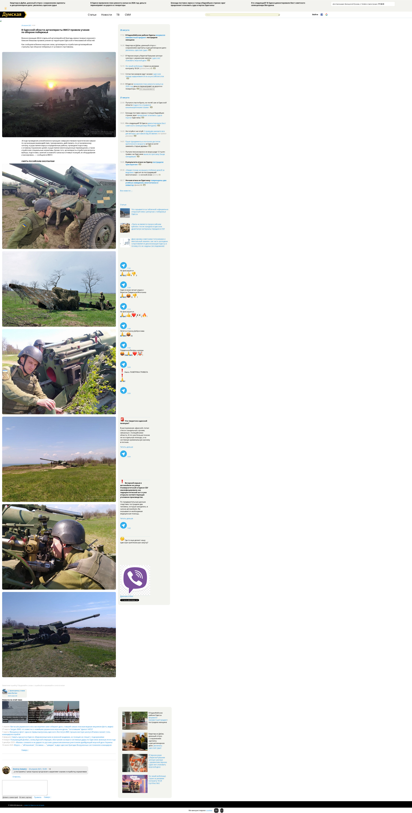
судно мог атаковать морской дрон (143, 59)
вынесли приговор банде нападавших (145, 155)
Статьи (92, 14)
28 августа (124, 30)
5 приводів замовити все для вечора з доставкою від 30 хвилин (145, 132)
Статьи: (123, 204)
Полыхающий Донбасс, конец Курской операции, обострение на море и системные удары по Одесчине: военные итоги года (63, 739)
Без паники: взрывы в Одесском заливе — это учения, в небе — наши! (15, 719)
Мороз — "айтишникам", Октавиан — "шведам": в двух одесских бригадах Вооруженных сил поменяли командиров (62, 745)
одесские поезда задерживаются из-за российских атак (145, 75)
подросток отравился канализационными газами (138, 106)
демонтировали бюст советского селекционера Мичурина (146, 124)
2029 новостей (12, 696)
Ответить (17, 777)
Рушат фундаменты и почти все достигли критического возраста (143, 142)
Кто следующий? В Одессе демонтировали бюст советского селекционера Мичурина (278, 4)
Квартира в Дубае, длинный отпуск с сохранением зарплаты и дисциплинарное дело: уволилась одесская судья (37, 4)
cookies (209, 810)
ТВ (118, 14)
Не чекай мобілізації (134, 66)
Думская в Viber (126, 596)
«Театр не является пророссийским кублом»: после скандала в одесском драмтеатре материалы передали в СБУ (148, 226)
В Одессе (129, 84)
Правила (37, 797)
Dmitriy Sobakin (20, 769)
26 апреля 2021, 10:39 (38, 769)
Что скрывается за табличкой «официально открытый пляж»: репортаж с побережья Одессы (149, 211)
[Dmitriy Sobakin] (6, 773)
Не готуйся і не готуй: (135, 131)
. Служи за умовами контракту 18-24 (142, 67)
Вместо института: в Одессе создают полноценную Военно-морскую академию (66, 719)
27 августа (124, 97)
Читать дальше (126, 447)
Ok (216, 810)
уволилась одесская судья (136, 50)
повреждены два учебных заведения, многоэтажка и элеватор (146, 182)
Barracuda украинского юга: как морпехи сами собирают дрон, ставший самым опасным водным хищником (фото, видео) (61, 726)
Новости (106, 14)
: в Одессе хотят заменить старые (142, 145)
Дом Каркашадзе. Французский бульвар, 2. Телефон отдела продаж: (358, 4)
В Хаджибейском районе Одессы (141, 35)
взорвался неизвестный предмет (145, 36)
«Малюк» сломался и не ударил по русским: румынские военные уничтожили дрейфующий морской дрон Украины (64, 742)
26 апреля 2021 (26, 25)
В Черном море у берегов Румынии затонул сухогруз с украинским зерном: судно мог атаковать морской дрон (158, 761)
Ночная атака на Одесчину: (138, 180)
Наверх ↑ (25, 750)
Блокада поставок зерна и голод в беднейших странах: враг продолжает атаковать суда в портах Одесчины (198, 4)
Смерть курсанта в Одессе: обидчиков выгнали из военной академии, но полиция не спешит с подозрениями (58, 737)
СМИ (128, 14)
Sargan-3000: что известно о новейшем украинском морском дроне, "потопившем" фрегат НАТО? (52, 729)
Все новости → (126, 190)
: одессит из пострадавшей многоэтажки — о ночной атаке (142, 173)
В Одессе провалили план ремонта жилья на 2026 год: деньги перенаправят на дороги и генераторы (118, 4)
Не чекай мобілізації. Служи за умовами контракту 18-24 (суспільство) (157, 779)
